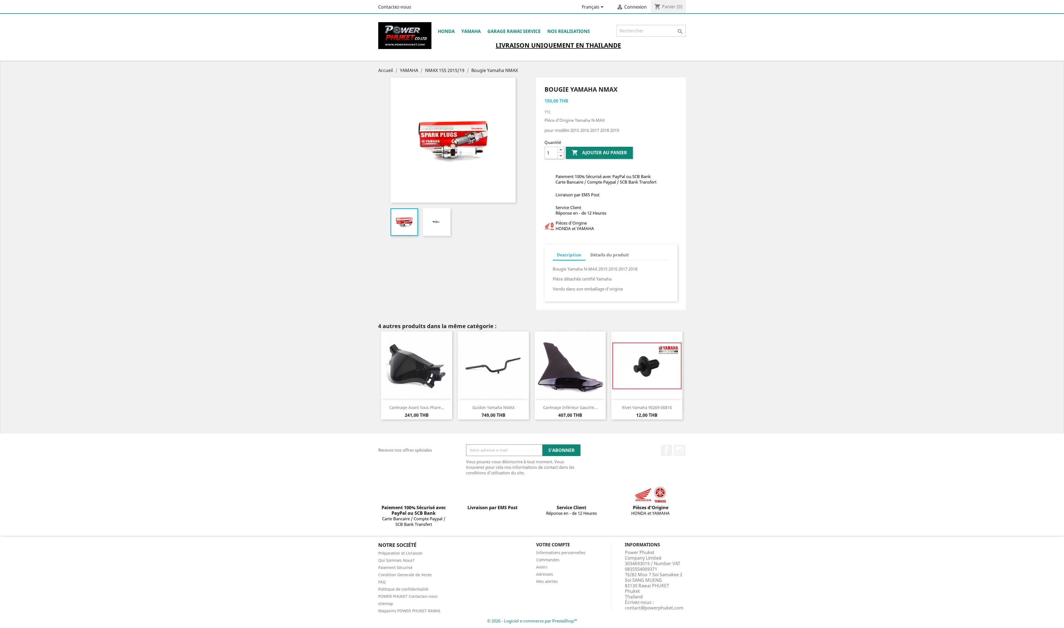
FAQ (382, 582)
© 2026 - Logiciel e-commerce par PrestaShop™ (532, 621)
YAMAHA (471, 31)
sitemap (385, 603)
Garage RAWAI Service (514, 31)
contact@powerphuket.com (654, 608)
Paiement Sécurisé (395, 567)
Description (569, 255)
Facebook (666, 450)
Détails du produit (609, 255)
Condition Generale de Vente (405, 574)
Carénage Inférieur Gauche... (570, 407)
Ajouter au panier (599, 152)
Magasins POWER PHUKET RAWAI (409, 610)
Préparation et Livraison (400, 553)
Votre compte (553, 545)
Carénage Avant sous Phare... (416, 407)
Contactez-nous (394, 7)
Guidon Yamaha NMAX (493, 407)
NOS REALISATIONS (568, 31)
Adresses (544, 574)
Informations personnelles (560, 552)
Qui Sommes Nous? (396, 560)
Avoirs (542, 567)
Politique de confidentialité (403, 589)
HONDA (446, 31)
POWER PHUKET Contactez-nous (408, 596)
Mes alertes (547, 581)
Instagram (679, 450)
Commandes (547, 559)
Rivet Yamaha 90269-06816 (647, 407)
